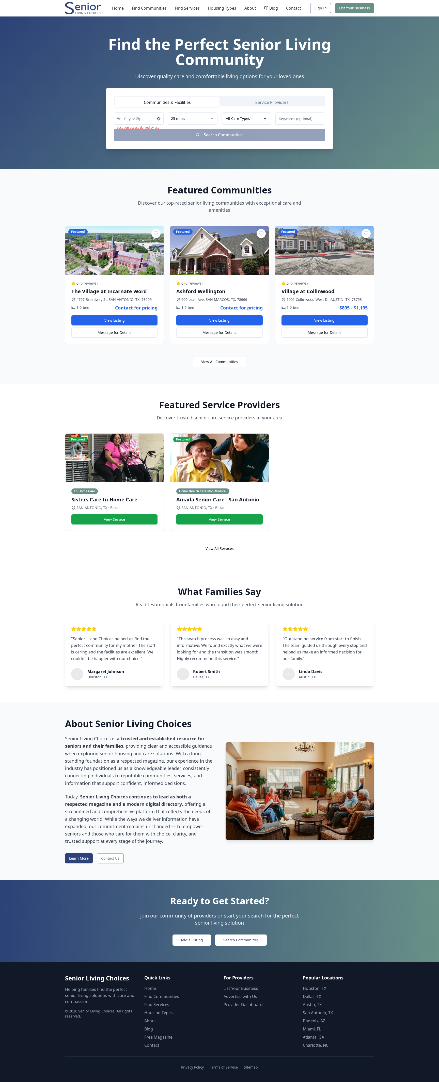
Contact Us (110, 858)
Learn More (79, 858)
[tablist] (219, 101)
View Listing (114, 320)
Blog (273, 8)
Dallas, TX (312, 996)
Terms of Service (224, 1067)
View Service (114, 519)
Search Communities (241, 940)
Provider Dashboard (243, 1004)
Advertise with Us (240, 996)
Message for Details (114, 332)
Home (118, 8)
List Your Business (354, 8)
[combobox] (192, 118)
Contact (293, 8)
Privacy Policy (192, 1067)
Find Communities (149, 8)
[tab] (167, 102)
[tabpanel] (219, 126)
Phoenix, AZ (314, 1021)
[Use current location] (158, 118)
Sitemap (251, 1067)
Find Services (187, 8)
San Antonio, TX (318, 1012)
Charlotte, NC (315, 1045)
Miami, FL (312, 1029)
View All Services (220, 548)
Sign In (321, 8)
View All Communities (219, 361)
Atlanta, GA (313, 1037)
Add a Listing (192, 940)
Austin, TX (312, 1004)
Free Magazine (158, 1037)
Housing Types (222, 8)
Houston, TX (314, 988)
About (250, 8)
